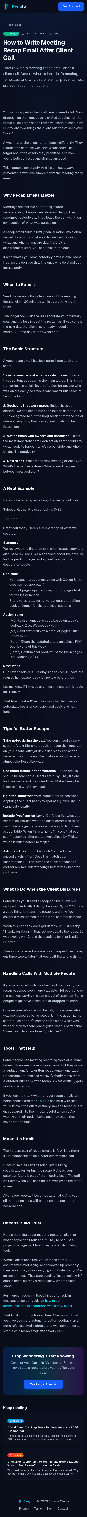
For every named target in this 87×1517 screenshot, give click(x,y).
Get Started (71, 6)
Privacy (24, 1508)
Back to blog (14, 25)
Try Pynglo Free (41, 1384)
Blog (50, 1508)
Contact (62, 1508)
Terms (38, 1508)
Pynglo (44, 1101)
